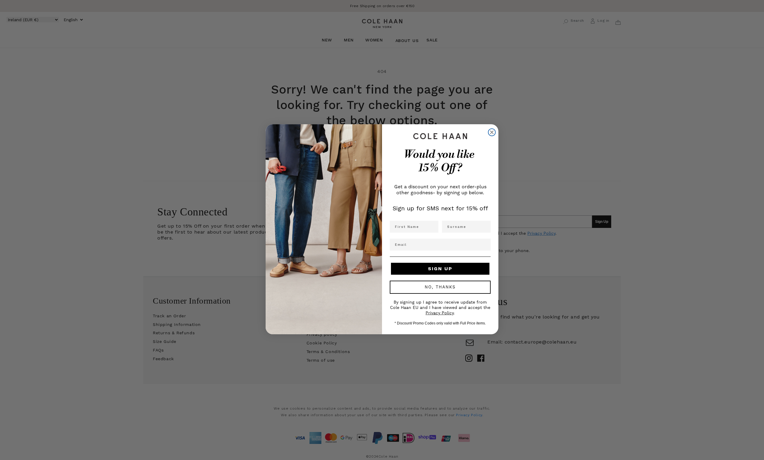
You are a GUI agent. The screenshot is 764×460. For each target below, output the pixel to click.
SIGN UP (440, 268)
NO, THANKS (440, 287)
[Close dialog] (491, 132)
